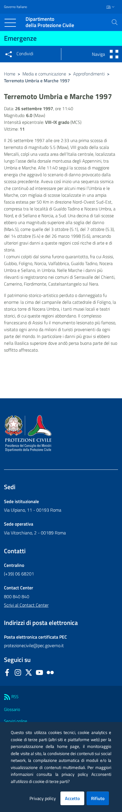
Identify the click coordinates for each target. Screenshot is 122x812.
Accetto (72, 798)
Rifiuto (97, 798)
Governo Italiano (15, 6)
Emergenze (20, 38)
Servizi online (15, 721)
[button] (114, 22)
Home (9, 73)
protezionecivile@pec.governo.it (34, 645)
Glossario (12, 709)
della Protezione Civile (50, 22)
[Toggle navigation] (10, 23)
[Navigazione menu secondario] (114, 54)
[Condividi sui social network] (8, 54)
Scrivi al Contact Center (26, 605)
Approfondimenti (89, 73)
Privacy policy (43, 798)
